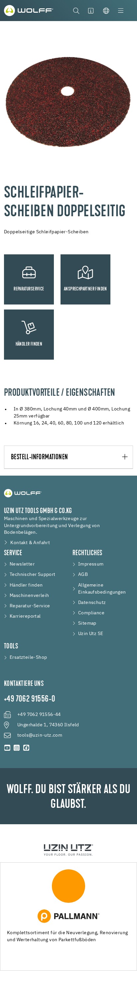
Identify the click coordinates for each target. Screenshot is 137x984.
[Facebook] (26, 748)
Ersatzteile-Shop (28, 657)
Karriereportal (25, 616)
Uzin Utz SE (90, 633)
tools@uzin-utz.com (39, 735)
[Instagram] (16, 748)
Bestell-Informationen (39, 457)
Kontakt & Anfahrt (30, 542)
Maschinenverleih (29, 595)
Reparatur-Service (30, 606)
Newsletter (22, 564)
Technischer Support (33, 574)
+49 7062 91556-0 (29, 699)
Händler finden (26, 585)
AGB (83, 574)
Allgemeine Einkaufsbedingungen (102, 589)
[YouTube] (7, 748)
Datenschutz (92, 602)
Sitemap (87, 623)
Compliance (91, 613)
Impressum (91, 564)
